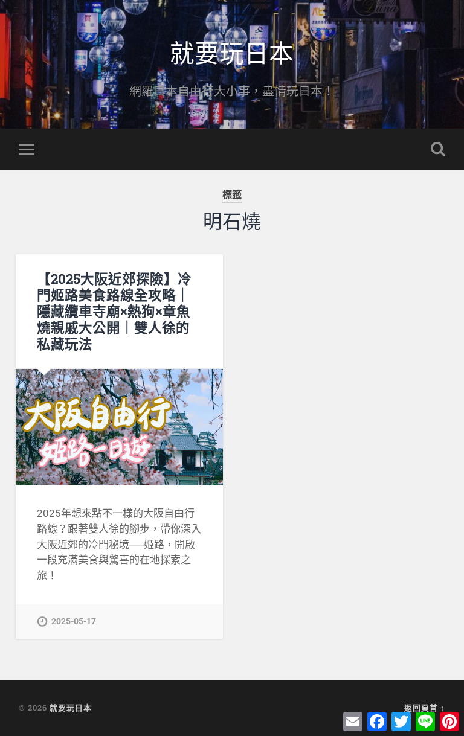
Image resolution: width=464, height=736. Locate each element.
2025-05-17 (73, 621)
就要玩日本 (232, 51)
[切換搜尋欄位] (438, 149)
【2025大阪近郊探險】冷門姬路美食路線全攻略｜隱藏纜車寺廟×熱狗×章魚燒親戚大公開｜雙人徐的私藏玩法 (114, 311)
